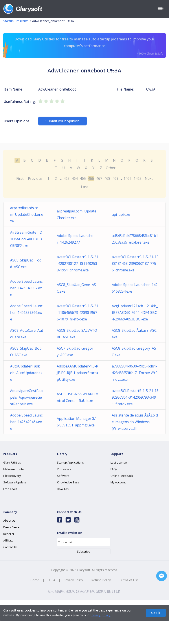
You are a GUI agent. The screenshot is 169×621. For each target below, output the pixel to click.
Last (84, 186)
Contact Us (10, 547)
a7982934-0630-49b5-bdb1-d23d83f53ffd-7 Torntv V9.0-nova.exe (135, 373)
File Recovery (12, 476)
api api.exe (121, 214)
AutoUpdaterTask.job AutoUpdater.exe (26, 373)
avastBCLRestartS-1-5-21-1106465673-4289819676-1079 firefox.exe (77, 312)
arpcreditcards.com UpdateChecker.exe (26, 214)
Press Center (12, 527)
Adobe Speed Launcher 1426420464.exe (26, 422)
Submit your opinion (62, 121)
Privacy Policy (73, 580)
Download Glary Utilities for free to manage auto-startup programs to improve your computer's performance (89, 46)
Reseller (8, 534)
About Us (9, 521)
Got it (155, 613)
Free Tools (10, 489)
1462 (127, 178)
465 (83, 178)
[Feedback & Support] (161, 576)
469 (115, 178)
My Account (118, 482)
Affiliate (8, 540)
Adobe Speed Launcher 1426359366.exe (26, 312)
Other (111, 167)
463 (67, 178)
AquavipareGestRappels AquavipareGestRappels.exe (26, 397)
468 (107, 178)
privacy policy (100, 615)
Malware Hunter (14, 469)
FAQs (113, 469)
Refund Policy (101, 580)
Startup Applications (70, 462)
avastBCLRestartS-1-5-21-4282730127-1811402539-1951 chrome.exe (77, 263)
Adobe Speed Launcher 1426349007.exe (26, 288)
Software (63, 476)
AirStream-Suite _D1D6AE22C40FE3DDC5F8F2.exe (26, 239)
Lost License (118, 462)
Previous (35, 178)
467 (99, 178)
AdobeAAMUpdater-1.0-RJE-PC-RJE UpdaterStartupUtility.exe (77, 373)
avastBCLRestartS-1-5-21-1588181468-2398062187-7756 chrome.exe (135, 263)
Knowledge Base (68, 482)
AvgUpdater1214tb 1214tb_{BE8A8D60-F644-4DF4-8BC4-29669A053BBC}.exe (135, 312)
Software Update (14, 482)
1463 (137, 178)
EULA (51, 580)
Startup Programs (16, 21)
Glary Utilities (12, 462)
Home (34, 580)
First (20, 178)
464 (75, 178)
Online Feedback (121, 476)
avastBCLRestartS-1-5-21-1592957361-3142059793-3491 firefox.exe (135, 397)
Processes (64, 469)
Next (149, 178)
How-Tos (63, 489)
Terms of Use (129, 580)
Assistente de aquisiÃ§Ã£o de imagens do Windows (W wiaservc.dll (135, 422)
